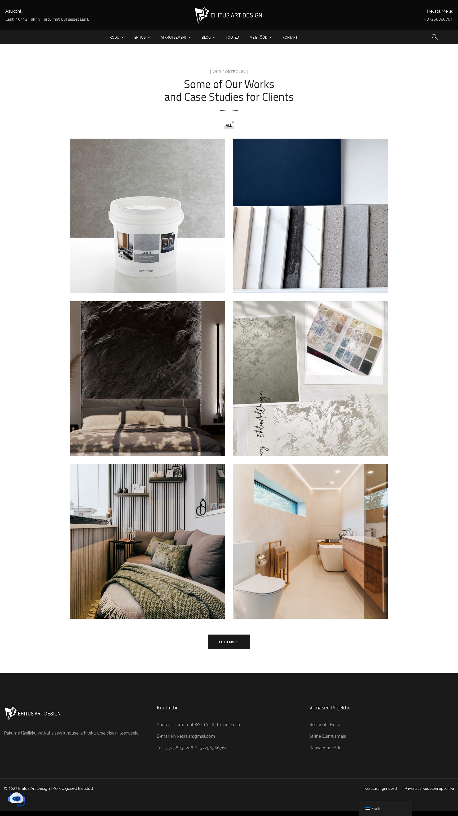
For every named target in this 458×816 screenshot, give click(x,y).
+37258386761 (438, 19)
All (229, 125)
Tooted (232, 37)
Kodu (114, 37)
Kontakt (290, 37)
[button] (16, 799)
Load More (229, 642)
